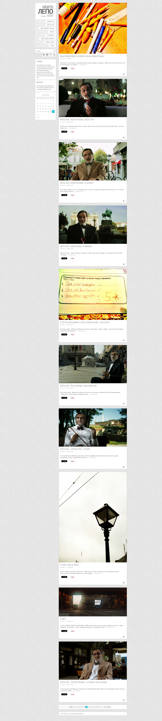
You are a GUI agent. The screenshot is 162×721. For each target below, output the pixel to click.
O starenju (50, 35)
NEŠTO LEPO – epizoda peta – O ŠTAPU (75, 449)
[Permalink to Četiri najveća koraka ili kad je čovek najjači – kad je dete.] (93, 294)
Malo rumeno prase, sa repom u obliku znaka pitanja (82, 56)
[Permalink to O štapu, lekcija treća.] (93, 517)
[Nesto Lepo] (45, 11)
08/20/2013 (62, 58)
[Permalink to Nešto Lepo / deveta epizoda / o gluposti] (93, 161)
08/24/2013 (62, 567)
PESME (52, 46)
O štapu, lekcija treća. (69, 565)
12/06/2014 (62, 451)
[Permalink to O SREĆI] (93, 602)
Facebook (47, 54)
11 (99, 707)
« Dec (38, 117)
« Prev (71, 707)
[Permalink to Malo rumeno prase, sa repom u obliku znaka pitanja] (93, 28)
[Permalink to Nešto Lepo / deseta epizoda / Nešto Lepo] (93, 98)
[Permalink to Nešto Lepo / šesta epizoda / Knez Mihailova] (93, 364)
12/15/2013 (62, 621)
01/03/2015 (62, 185)
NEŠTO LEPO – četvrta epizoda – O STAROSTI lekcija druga (83, 682)
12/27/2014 (62, 248)
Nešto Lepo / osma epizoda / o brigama (76, 246)
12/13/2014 (62, 388)
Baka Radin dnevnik (47, 39)
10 (96, 707)
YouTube (54, 54)
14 (104, 707)
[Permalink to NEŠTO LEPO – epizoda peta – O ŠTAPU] (93, 427)
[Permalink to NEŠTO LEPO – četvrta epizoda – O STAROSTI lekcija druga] (93, 661)
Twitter (44, 54)
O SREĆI (63, 619)
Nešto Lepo (50, 25)
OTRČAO (52, 32)
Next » (109, 707)
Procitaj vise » (83, 65)
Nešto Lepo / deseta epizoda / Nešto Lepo (77, 120)
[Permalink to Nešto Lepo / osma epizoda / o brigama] (93, 225)
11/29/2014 (62, 684)
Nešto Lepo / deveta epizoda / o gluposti (77, 183)
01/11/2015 (62, 122)
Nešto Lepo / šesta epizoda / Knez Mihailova (78, 386)
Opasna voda (50, 42)
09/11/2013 (62, 324)
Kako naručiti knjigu (47, 28)
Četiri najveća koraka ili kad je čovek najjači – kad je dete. (85, 323)
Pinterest (50, 54)
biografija (50, 21)
